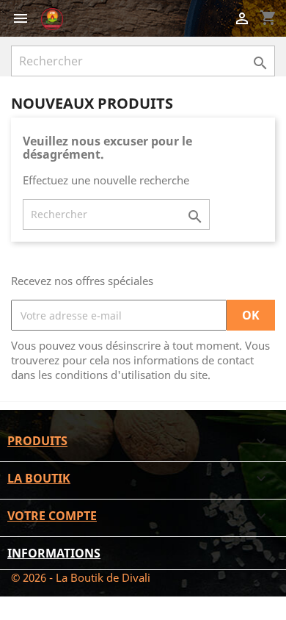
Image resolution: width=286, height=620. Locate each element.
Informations (53, 553)
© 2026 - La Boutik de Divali (80, 577)
